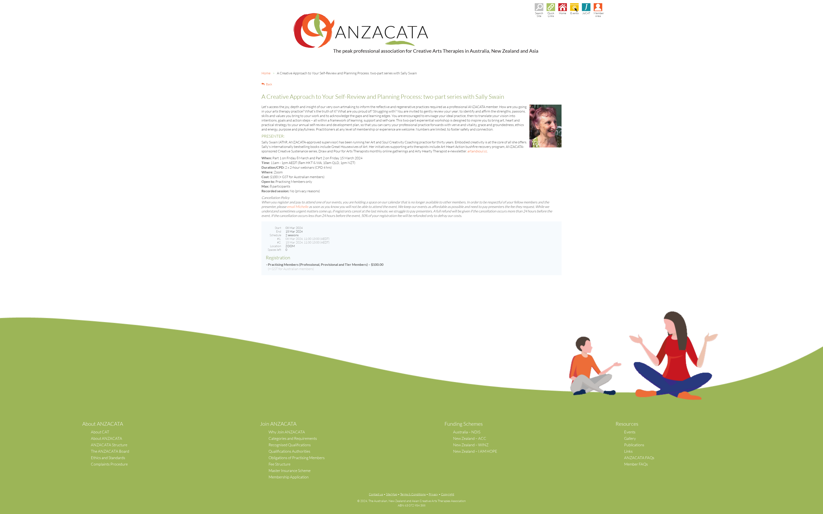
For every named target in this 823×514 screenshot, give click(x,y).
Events (629, 432)
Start (278, 228)
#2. (279, 242)
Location (275, 246)
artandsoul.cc (477, 151)
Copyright (447, 494)
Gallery (630, 438)
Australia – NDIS (466, 432)
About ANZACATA (106, 438)
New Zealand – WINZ (470, 444)
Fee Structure (279, 464)
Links (628, 451)
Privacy (433, 494)
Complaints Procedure (109, 464)
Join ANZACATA (278, 424)
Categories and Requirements (293, 438)
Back (269, 84)
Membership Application (289, 477)
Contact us (376, 494)
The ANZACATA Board (110, 451)
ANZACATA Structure (109, 444)
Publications (634, 444)
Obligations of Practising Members (297, 457)
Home (265, 73)
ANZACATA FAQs (639, 457)
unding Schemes (465, 424)
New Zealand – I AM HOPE (475, 451)
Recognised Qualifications (290, 444)
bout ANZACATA (104, 424)
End (278, 231)
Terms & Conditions (413, 494)
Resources (627, 424)
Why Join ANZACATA (287, 432)
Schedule (275, 235)
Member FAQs (636, 464)
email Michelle (297, 206)
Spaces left (274, 249)
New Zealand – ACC (469, 438)
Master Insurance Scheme (290, 470)
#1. (279, 238)
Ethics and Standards (108, 457)
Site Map (391, 494)
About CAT (100, 432)
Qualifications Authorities (289, 451)
